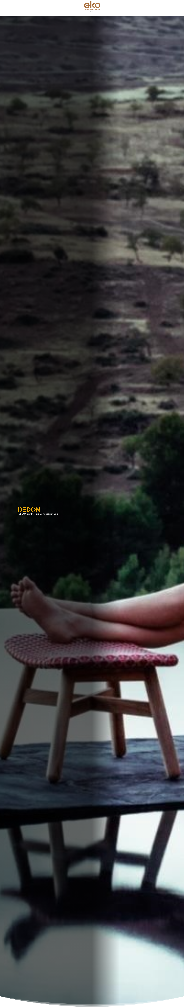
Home (92, 12)
